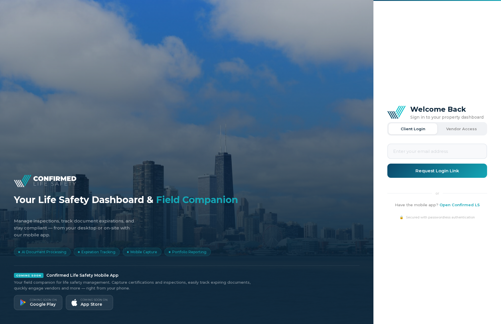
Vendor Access (461, 128)
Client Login (413, 128)
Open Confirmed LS (460, 204)
